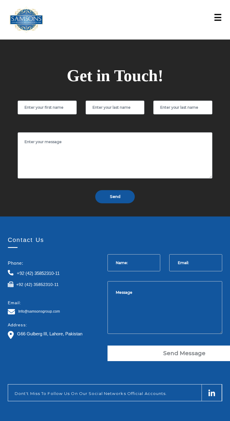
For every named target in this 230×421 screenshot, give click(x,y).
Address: (17, 324)
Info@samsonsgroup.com (39, 311)
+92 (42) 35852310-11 (38, 273)
